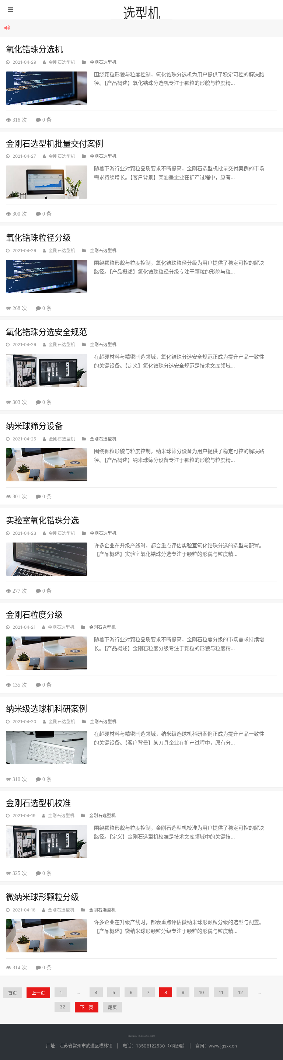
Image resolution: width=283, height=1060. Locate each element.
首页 (12, 993)
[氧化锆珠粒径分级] (46, 276)
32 (62, 1007)
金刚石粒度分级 (34, 615)
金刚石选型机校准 (38, 803)
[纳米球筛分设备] (46, 464)
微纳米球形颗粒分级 (42, 897)
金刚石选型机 (103, 62)
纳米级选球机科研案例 (46, 709)
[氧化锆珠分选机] (46, 88)
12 (240, 992)
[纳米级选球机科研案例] (46, 747)
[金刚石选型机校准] (46, 841)
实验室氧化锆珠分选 (42, 520)
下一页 (86, 1007)
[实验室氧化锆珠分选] (46, 559)
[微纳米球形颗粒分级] (46, 935)
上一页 (38, 993)
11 (221, 992)
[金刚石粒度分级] (46, 653)
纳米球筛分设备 (34, 426)
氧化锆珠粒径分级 (38, 238)
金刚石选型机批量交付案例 (54, 144)
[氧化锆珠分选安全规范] (46, 370)
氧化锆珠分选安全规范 (46, 332)
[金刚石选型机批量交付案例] (46, 182)
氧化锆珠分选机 (34, 49)
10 (201, 992)
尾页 (112, 1007)
